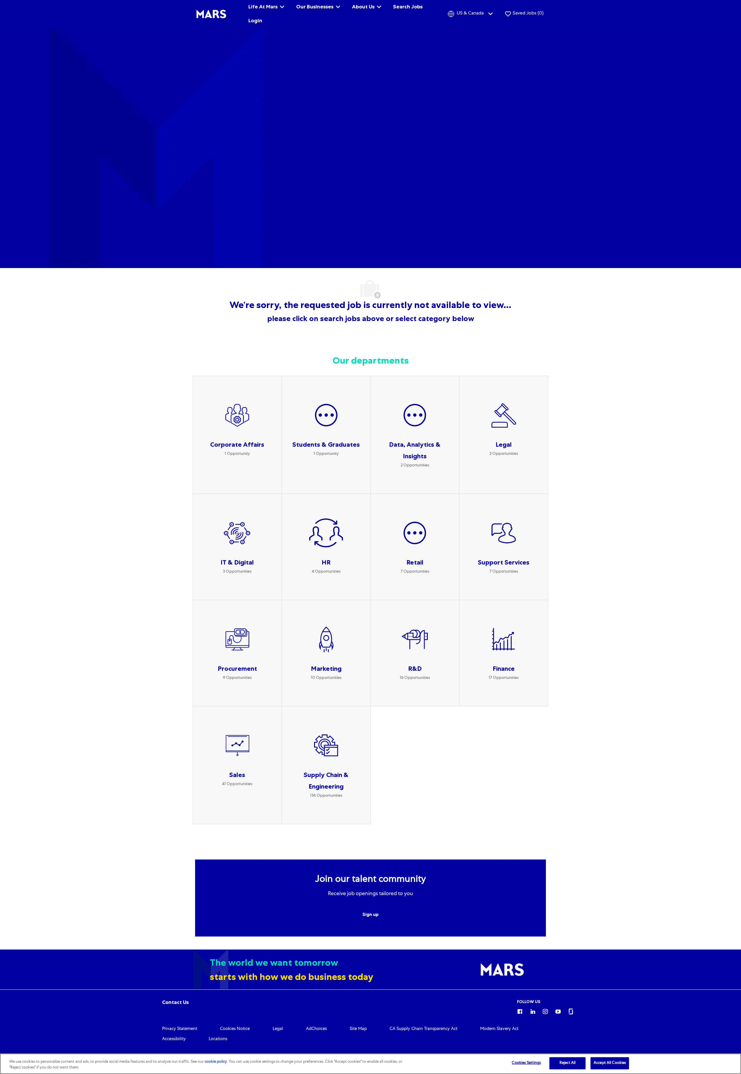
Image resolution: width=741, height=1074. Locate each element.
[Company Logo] (211, 14)
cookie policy (216, 1062)
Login (255, 20)
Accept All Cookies (610, 1063)
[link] (175, 1002)
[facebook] (520, 1010)
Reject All (567, 1063)
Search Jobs (408, 6)
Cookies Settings (526, 1063)
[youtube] (558, 1010)
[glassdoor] (571, 1010)
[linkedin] (532, 1010)
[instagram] (545, 1010)
